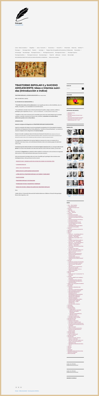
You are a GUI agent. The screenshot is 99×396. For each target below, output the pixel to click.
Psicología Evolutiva (35, 52)
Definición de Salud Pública (73, 320)
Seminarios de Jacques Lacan (74, 207)
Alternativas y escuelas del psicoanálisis (76, 289)
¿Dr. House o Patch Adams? (73, 248)
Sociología (41, 50)
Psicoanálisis (77, 50)
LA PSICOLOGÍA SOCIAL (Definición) (75, 279)
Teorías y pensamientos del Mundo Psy (76, 229)
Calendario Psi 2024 (71, 112)
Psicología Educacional (48, 52)
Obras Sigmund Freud (72, 206)
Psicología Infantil (27, 50)
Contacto (64, 55)
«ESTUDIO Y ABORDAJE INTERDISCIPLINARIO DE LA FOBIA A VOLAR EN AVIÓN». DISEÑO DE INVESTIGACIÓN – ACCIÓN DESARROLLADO (75, 300)
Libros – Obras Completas (21, 47)
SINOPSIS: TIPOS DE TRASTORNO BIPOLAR (23, 167)
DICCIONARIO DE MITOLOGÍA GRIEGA (75, 225)
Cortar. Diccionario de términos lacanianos (75, 117)
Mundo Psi (59, 47)
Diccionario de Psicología (73, 214)
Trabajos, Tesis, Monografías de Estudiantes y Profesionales (59, 50)
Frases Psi (52, 55)
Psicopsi (18, 23)
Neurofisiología (26, 52)
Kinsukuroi (70, 114)
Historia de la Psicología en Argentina (75, 263)
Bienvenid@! (71, 55)
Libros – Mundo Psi (41, 47)
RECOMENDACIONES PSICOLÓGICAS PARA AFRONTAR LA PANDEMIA (31, 57)
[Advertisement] (49, 37)
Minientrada (67, 47)
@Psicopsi (58, 55)
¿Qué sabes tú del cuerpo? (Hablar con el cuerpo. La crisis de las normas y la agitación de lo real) (76, 251)
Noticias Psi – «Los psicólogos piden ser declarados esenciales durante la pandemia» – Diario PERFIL (76, 235)
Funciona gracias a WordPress (33, 390)
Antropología (18, 52)
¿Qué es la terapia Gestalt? (73, 334)
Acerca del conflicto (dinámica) (74, 304)
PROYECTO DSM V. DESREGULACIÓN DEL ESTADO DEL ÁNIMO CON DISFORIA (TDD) (35, 161)
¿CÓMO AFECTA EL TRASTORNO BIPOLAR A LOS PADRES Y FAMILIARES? (33, 174)
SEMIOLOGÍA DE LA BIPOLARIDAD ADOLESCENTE (27, 170)
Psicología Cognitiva (72, 52)
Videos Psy (74, 47)
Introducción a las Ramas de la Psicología (76, 261)
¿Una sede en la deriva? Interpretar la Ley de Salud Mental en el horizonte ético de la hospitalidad (76, 324)
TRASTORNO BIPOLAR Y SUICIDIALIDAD (25, 180)
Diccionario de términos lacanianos (75, 216)
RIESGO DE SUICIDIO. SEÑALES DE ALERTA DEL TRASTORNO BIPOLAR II (33, 187)
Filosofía (34, 50)
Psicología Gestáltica (19, 55)
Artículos (70, 259)
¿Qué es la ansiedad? (72, 326)
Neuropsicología (43, 55)
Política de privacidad (54, 57)
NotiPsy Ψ (80, 47)
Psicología (17, 50)
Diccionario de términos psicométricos (76, 219)
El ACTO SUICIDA (20, 177)
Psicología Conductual (32, 55)
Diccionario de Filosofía (73, 220)
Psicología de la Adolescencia (74, 316)
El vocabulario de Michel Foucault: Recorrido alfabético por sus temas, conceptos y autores (75, 223)
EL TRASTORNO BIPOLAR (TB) (21, 164)
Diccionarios (51, 47)
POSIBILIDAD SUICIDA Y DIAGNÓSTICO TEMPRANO (28, 183)
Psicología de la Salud (60, 52)
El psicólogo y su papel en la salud (75, 322)
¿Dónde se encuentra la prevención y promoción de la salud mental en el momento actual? (75, 254)
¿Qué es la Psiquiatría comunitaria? (75, 290)
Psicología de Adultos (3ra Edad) (74, 317)
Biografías (32, 47)
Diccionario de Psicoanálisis (74, 226)
